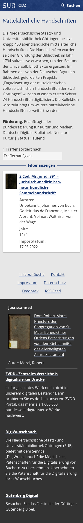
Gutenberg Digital (22, 495)
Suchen (70, 5)
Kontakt (58, 274)
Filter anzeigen (41, 165)
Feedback (30, 290)
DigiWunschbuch (21, 431)
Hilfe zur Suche (31, 274)
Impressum (27, 282)
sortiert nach (30, 149)
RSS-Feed (53, 290)
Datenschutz (55, 282)
